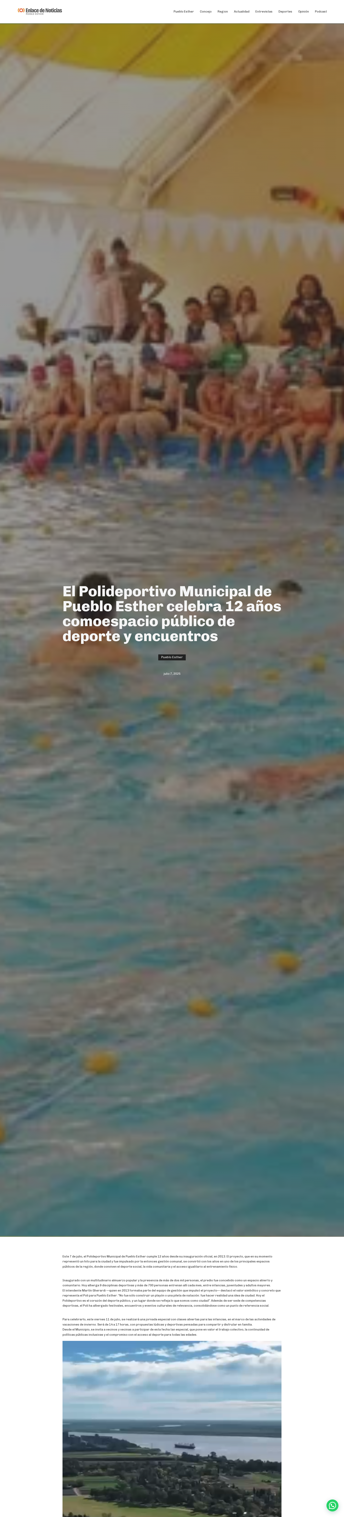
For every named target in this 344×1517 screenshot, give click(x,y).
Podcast (321, 11)
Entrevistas (264, 11)
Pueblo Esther (184, 11)
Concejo (206, 11)
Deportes (285, 11)
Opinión (303, 11)
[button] (332, 1505)
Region (223, 11)
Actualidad (241, 11)
